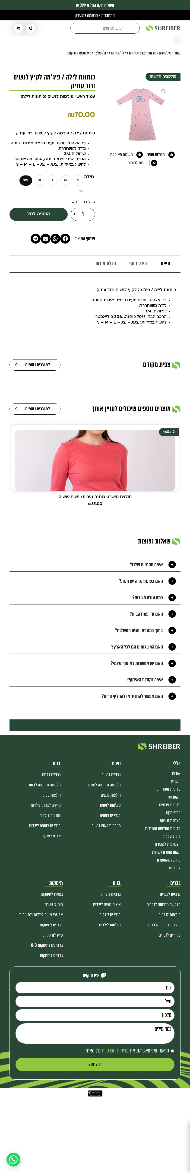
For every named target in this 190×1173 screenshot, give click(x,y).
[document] (95, 586)
